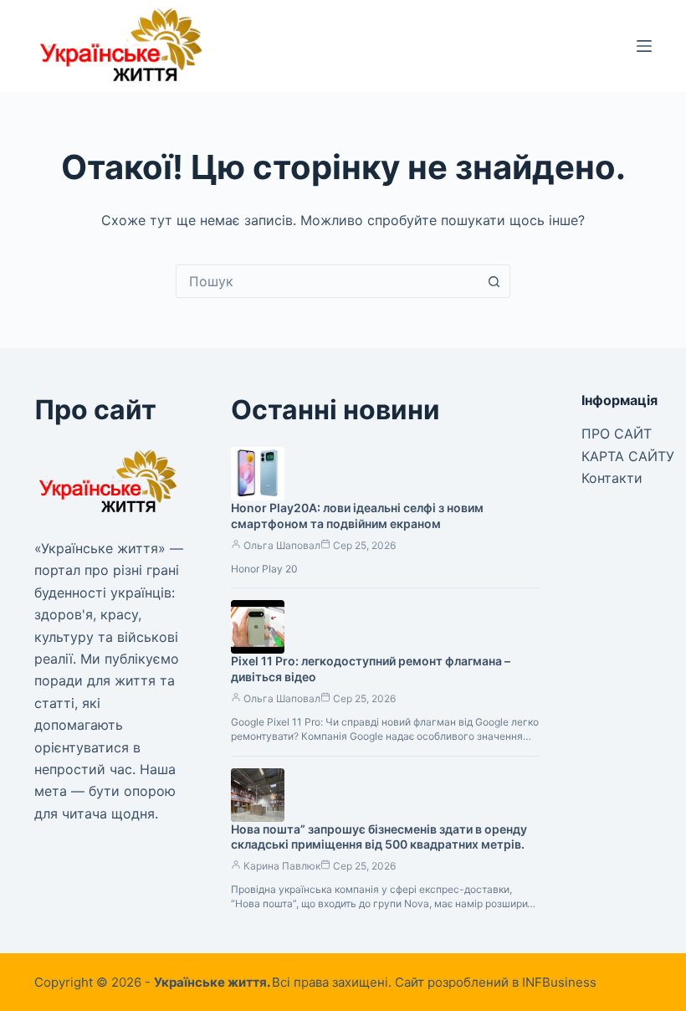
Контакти (611, 478)
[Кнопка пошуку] (493, 281)
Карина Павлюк (281, 866)
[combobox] (327, 281)
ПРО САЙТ (616, 433)
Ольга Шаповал (281, 545)
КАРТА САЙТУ (627, 456)
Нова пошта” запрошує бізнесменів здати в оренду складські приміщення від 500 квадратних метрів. (379, 837)
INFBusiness (559, 982)
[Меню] (644, 46)
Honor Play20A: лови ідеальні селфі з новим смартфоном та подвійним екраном (357, 515)
